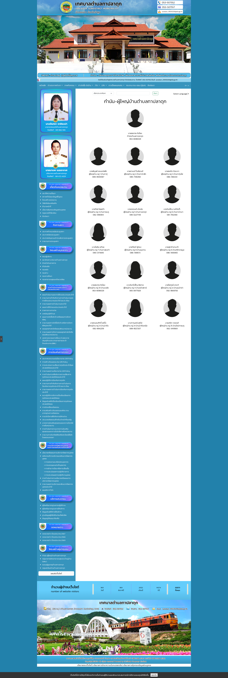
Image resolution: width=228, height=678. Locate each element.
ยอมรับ (154, 675)
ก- (188, 85)
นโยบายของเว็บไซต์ (84, 665)
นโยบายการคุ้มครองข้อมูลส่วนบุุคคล (137, 665)
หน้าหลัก (42, 85)
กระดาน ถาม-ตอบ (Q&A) (136, 85)
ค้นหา (155, 93)
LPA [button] (103, 85)
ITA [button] (96, 85)
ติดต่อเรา (151, 85)
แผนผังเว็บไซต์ (56, 573)
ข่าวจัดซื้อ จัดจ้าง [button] (85, 85)
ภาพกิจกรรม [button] (69, 85)
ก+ (186, 85)
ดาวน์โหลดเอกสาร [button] (116, 85)
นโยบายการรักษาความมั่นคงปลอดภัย (107, 665)
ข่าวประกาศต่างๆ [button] (54, 85)
